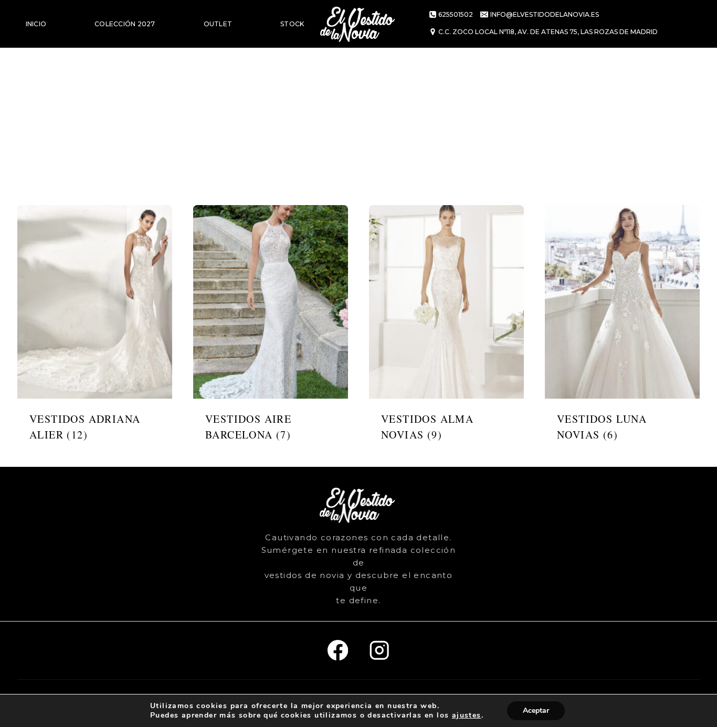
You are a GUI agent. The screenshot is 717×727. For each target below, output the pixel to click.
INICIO (36, 24)
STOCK (292, 24)
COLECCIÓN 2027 (124, 24)
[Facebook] (337, 650)
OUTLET (218, 24)
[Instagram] (379, 650)
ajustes (466, 715)
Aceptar (536, 710)
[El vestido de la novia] (358, 23)
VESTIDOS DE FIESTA (61, 72)
